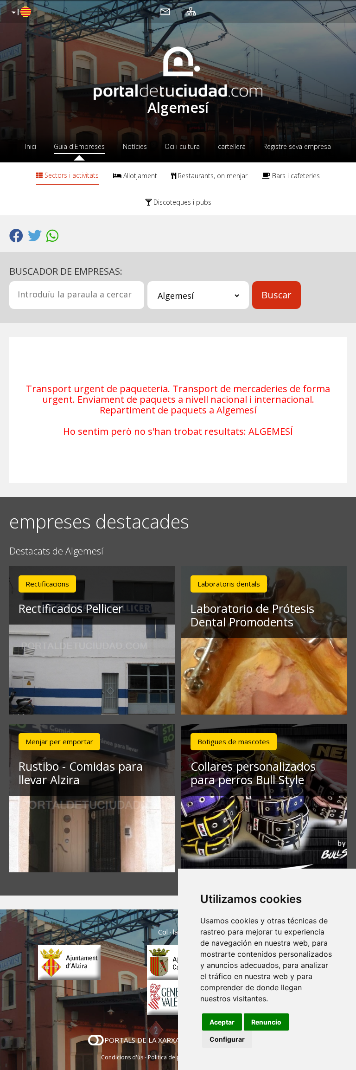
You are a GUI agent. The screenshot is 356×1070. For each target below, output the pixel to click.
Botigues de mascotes (233, 741)
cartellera (232, 146)
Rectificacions (47, 583)
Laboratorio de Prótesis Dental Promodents (252, 615)
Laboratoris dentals (228, 583)
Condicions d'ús (122, 1057)
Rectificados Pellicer (71, 608)
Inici (30, 146)
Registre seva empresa (297, 146)
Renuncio (266, 1022)
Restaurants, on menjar (212, 175)
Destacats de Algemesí (56, 551)
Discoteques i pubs (181, 202)
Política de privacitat (174, 1057)
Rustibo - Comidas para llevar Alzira (81, 772)
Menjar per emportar (59, 741)
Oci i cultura (182, 146)
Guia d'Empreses (79, 146)
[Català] (20, 12)
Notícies (135, 146)
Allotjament (139, 175)
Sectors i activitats (71, 175)
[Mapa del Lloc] (191, 11)
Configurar (227, 1039)
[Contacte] (165, 11)
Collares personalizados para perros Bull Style (253, 772)
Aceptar (222, 1022)
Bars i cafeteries (295, 175)
